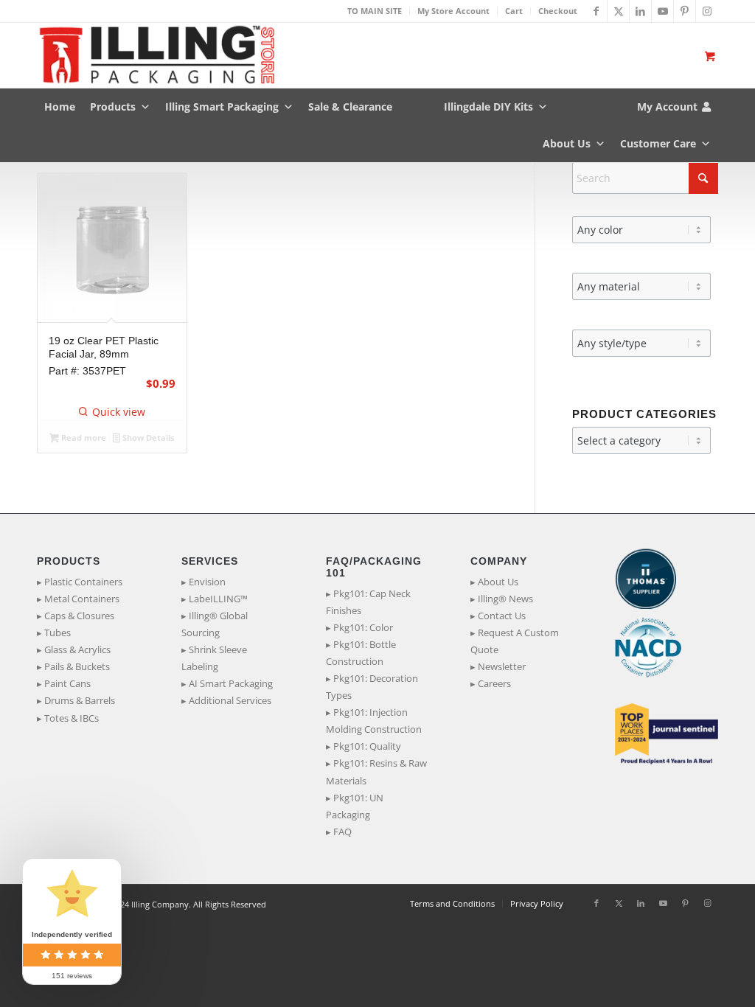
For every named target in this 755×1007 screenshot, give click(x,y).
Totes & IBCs (71, 718)
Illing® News (505, 598)
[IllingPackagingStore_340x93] (155, 55)
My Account (667, 107)
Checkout (557, 10)
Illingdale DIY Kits (488, 107)
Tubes (57, 632)
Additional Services (230, 700)
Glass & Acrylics (77, 649)
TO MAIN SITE (374, 10)
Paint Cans (67, 683)
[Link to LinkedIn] (640, 11)
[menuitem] (375, 11)
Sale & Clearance (350, 107)
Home (59, 107)
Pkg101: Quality (367, 746)
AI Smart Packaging (231, 683)
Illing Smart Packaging (222, 107)
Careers (494, 683)
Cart (514, 10)
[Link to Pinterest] (684, 11)
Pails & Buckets (77, 666)
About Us (567, 143)
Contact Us (502, 615)
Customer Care (658, 143)
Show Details (147, 437)
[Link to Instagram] (707, 11)
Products (113, 107)
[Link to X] (618, 11)
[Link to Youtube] (662, 11)
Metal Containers (81, 598)
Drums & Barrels (79, 700)
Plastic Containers (83, 581)
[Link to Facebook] (596, 11)
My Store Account (453, 10)
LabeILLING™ (218, 598)
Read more (82, 437)
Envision (207, 581)
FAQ (342, 831)
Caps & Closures (79, 615)
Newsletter (502, 666)
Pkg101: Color (363, 627)
